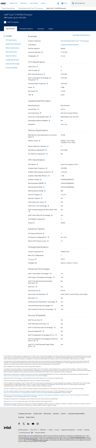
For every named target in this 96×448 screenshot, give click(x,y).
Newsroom (47, 414)
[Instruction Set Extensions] (47, 294)
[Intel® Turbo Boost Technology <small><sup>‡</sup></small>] (51, 273)
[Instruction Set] (39, 290)
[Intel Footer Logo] (7, 427)
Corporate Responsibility (76, 414)
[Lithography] (38, 56)
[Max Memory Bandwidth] (46, 150)
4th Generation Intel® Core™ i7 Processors (75, 41)
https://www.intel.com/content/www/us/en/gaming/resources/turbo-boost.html (23, 392)
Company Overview (24, 414)
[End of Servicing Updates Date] (50, 117)
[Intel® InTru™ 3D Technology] (48, 206)
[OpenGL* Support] (42, 198)
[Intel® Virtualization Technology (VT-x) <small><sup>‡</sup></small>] (56, 335)
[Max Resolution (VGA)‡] (45, 191)
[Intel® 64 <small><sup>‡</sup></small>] (36, 287)
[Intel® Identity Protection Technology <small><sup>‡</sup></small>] (55, 309)
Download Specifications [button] (81, 35)
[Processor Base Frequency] (47, 83)
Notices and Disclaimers (32, 438)
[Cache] (34, 87)
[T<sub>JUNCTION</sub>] (36, 259)
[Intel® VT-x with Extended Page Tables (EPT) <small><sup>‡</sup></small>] (34, 346)
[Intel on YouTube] (33, 424)
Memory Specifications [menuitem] (12, 48)
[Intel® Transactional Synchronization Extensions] (37, 283)
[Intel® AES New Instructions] (48, 324)
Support (50, 29)
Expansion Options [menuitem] (11, 56)
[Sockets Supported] (43, 251)
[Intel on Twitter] (23, 424)
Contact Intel (37, 414)
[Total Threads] (39, 70)
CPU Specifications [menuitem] (11, 40)
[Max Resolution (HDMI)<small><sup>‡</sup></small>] (45, 183)
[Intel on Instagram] (37, 424)
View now (64, 124)
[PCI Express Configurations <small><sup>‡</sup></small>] (48, 237)
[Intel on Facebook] (19, 424)
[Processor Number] (42, 52)
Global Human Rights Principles (40, 440)
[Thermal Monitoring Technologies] (52, 305)
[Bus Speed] (37, 91)
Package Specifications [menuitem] (12, 60)
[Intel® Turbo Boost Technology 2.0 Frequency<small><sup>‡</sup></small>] (37, 80)
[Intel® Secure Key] (41, 320)
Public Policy (30, 417)
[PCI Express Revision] (43, 233)
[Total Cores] (37, 66)
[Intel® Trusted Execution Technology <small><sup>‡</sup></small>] (55, 327)
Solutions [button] (34, 3)
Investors (56, 414)
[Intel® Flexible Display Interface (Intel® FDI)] (29, 211)
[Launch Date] (38, 109)
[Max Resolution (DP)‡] (44, 187)
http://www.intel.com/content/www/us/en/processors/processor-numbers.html (23, 375)
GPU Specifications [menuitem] (11, 52)
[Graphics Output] (41, 179)
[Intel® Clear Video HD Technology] (52, 215)
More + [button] (43, 3)
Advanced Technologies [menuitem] (13, 64)
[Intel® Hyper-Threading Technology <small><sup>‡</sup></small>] (54, 277)
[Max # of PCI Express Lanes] (48, 241)
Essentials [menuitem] (9, 36)
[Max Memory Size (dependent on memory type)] (33, 137)
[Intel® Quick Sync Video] (45, 202)
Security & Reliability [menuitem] (12, 68)
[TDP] (32, 95)
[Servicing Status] (41, 113)
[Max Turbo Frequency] (44, 74)
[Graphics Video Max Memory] (49, 176)
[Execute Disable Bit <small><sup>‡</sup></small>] (43, 331)
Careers (63, 414)
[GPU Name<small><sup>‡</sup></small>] (37, 164)
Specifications (10, 29)
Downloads (40, 29)
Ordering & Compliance (26, 29)
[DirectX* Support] (41, 194)
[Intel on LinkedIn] (28, 424)
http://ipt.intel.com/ (11, 401)
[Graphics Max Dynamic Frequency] (52, 172)
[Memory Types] (40, 140)
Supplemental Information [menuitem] (13, 44)
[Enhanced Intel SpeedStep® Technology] (56, 302)
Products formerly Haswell (69, 45)
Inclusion (21, 417)
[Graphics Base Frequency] (46, 168)
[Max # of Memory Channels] (48, 146)
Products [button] (13, 3)
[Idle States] (37, 298)
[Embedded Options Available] (49, 120)
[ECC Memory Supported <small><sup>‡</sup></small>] (47, 154)
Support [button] (23, 3)
